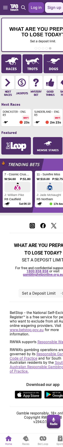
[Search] (23, 7)
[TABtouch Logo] (14, 7)
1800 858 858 (37, 271)
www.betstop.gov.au (27, 330)
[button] (4, 7)
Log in (36, 7)
